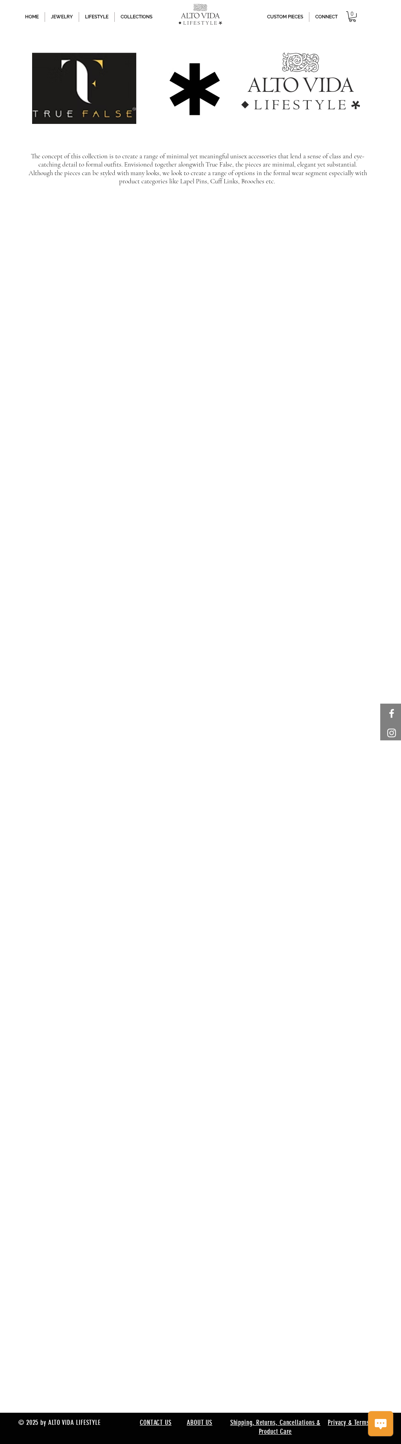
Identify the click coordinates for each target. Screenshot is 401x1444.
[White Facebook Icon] (391, 713)
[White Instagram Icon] (391, 733)
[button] (352, 16)
